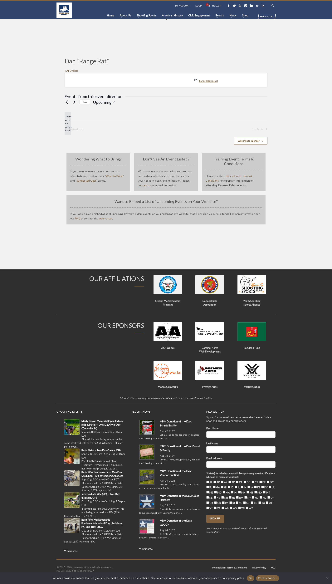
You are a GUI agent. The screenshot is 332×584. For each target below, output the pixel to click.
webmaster (105, 218)
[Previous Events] (67, 102)
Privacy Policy (259, 567)
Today (85, 102)
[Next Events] (74, 102)
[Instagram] (246, 6)
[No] (327, 578)
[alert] (68, 123)
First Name (212, 428)
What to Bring (114, 176)
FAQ (77, 218)
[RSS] (263, 6)
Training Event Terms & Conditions (229, 567)
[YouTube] (240, 6)
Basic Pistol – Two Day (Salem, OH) (101, 450)
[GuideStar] (257, 6)
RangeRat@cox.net (208, 81)
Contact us (169, 398)
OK (250, 578)
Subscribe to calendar (249, 141)
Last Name (212, 443)
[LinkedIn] (251, 6)
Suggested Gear (86, 180)
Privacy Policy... (267, 578)
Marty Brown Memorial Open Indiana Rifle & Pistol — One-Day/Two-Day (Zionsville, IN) (102, 425)
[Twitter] (234, 6)
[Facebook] (228, 6)
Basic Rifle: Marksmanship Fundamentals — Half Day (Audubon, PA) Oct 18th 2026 (101, 523)
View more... (71, 550)
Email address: (214, 458)
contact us (144, 185)
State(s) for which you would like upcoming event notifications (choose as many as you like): (240, 475)
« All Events (71, 70)
